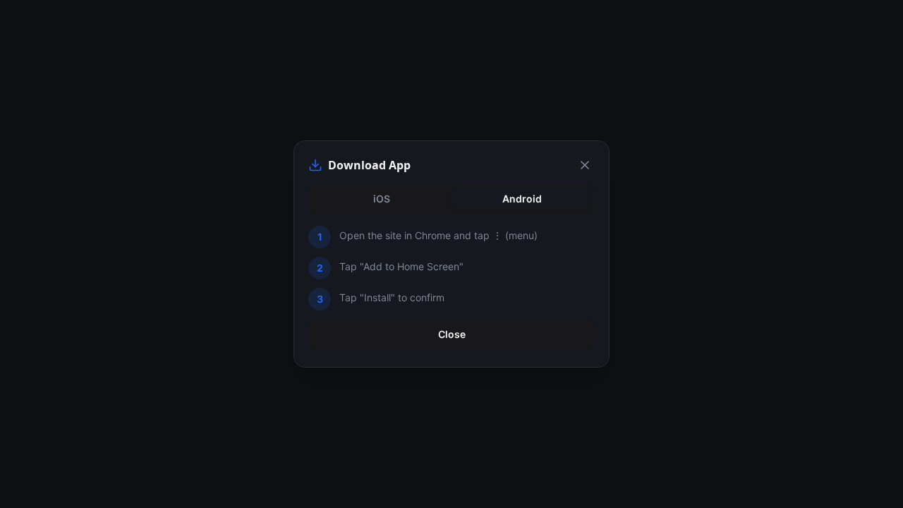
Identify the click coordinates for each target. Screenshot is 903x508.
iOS (381, 199)
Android (522, 199)
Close (452, 334)
